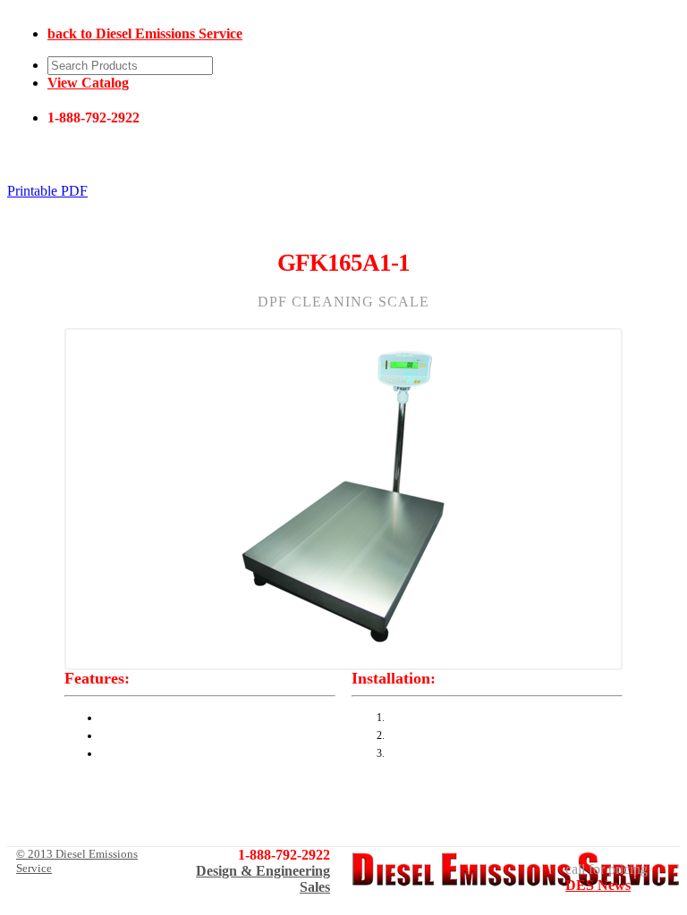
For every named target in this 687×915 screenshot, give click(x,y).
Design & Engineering (263, 870)
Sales (315, 886)
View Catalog (88, 82)
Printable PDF (47, 190)
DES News (598, 885)
